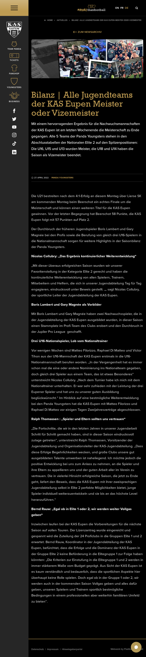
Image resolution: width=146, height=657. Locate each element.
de (126, 7)
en (117, 7)
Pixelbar (128, 649)
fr (121, 7)
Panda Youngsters (62, 177)
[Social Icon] (14, 111)
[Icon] (136, 8)
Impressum (53, 649)
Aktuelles (62, 20)
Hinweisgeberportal (72, 649)
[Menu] (14, 8)
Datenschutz (37, 649)
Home (50, 20)
